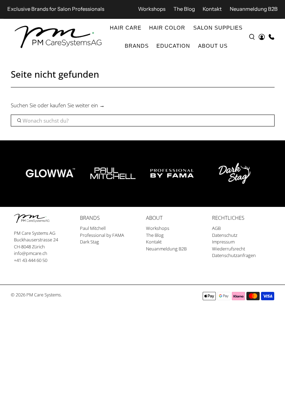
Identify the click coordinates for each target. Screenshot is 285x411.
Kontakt (212, 9)
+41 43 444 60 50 (30, 260)
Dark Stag (89, 242)
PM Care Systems (43, 295)
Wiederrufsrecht (228, 249)
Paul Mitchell (93, 228)
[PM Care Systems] (58, 37)
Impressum (223, 242)
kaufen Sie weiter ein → (77, 105)
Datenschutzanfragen (234, 255)
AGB (216, 228)
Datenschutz (224, 235)
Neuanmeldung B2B (254, 9)
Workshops (151, 9)
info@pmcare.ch (30, 253)
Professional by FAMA (102, 235)
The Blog (184, 9)
